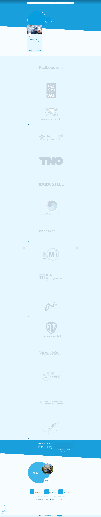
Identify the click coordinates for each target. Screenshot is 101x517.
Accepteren (59, 515)
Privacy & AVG (5, 512)
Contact (64, 496)
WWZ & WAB (5, 511)
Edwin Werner (37, 489)
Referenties (54, 496)
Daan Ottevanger (66, 489)
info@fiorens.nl (35, 474)
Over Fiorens (40, 496)
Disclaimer (46, 499)
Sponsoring (59, 496)
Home (2, 504)
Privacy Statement (54, 499)
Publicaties (3, 509)
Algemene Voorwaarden (39, 499)
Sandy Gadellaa (51, 489)
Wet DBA (4, 510)
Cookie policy (60, 499)
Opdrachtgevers (46, 496)
